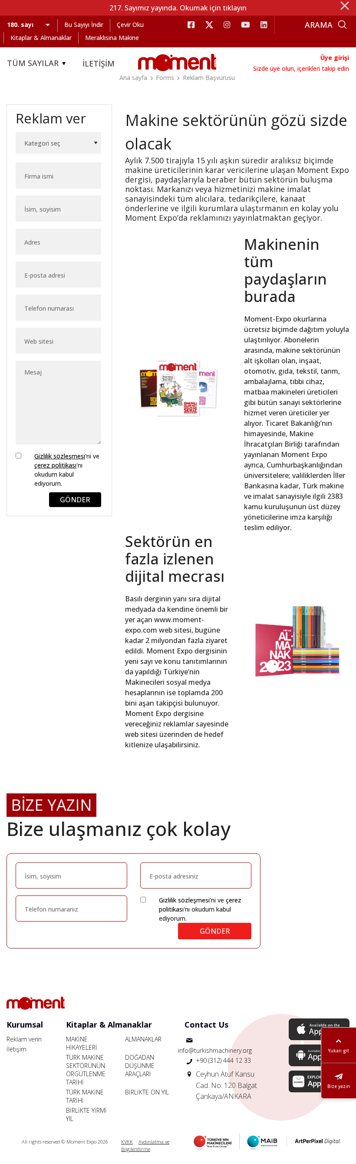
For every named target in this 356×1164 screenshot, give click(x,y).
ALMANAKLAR (143, 1039)
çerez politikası (55, 465)
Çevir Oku (130, 24)
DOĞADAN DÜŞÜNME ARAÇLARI (140, 1065)
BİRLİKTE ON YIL (147, 1092)
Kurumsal (25, 1024)
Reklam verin (24, 1039)
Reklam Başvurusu (209, 77)
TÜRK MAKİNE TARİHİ (85, 1096)
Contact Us (206, 1024)
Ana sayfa (133, 77)
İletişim (16, 1049)
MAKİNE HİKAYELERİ (81, 1043)
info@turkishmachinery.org (215, 1050)
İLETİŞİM (98, 63)
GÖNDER (75, 499)
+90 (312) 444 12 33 (223, 1060)
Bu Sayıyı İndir (83, 24)
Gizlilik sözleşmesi (59, 456)
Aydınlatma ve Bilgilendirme (145, 1145)
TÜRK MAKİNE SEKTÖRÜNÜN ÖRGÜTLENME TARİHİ (85, 1069)
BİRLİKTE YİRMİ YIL (86, 1114)
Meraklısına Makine (112, 37)
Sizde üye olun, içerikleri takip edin (301, 68)
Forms (165, 77)
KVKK (127, 1141)
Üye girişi (334, 57)
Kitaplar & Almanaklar (41, 37)
